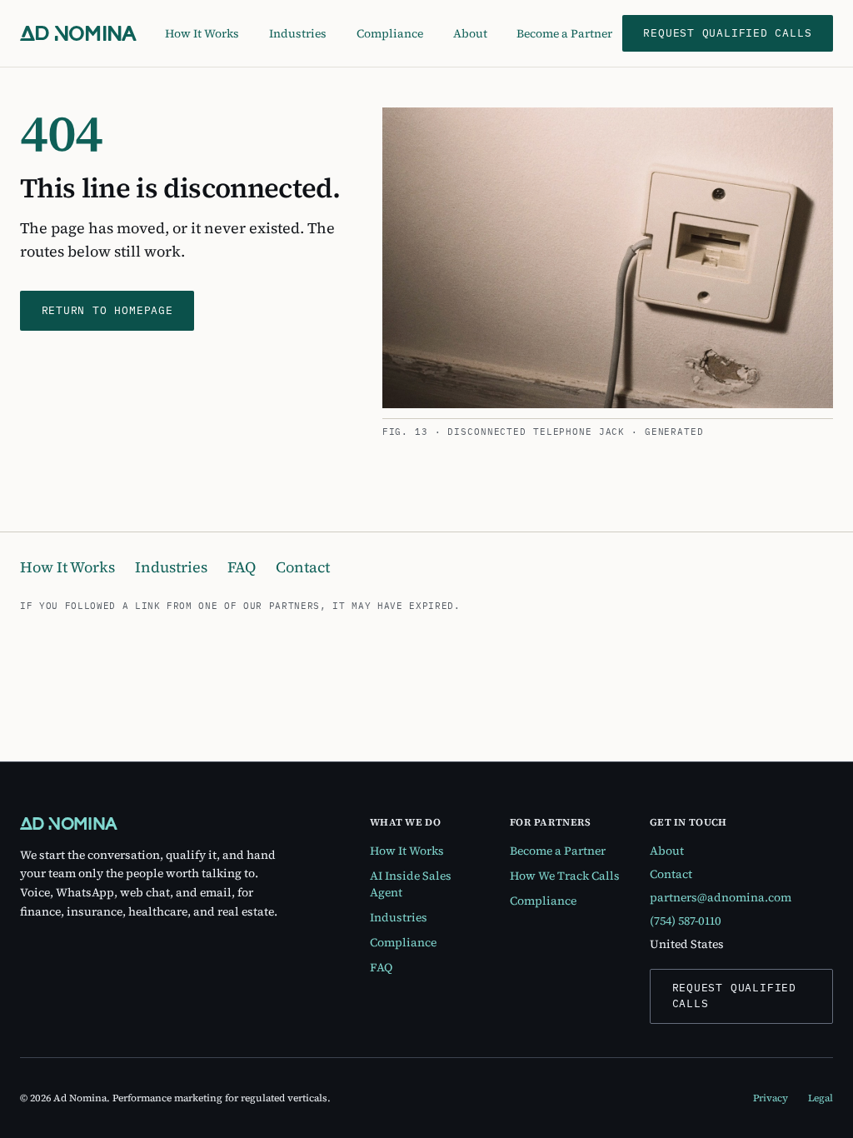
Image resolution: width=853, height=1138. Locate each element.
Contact (303, 567)
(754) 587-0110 (685, 920)
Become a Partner (564, 33)
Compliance (390, 33)
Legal (820, 1098)
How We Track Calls (565, 875)
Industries (298, 33)
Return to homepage (107, 310)
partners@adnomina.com (720, 897)
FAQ (241, 567)
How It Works (202, 33)
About (470, 33)
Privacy (770, 1098)
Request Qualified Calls (734, 996)
